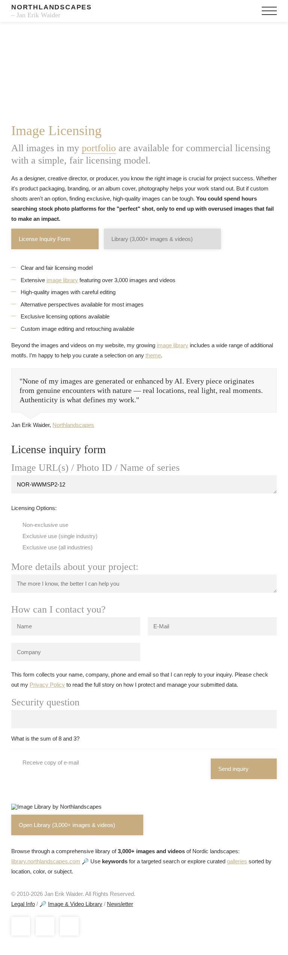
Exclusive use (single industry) (60, 536)
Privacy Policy (47, 684)
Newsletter (120, 904)
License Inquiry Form (44, 239)
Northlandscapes (73, 425)
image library (62, 280)
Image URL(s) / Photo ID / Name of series (95, 468)
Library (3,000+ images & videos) (152, 239)
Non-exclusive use (45, 525)
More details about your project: (74, 567)
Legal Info (23, 904)
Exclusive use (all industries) (57, 547)
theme (153, 355)
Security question (45, 702)
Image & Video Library (75, 904)
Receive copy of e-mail (50, 762)
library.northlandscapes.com (45, 861)
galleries (237, 861)
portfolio (99, 148)
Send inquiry (233, 769)
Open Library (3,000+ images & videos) (67, 825)
